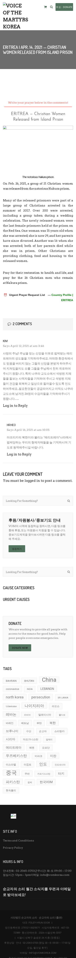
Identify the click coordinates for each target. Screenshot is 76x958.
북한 (52, 723)
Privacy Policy (13, 847)
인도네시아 (60, 765)
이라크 (38, 756)
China (49, 679)
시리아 (10, 739)
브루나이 (12, 731)
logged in (32, 481)
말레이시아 (44, 714)
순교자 (43, 731)
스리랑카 (59, 731)
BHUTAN (29, 680)
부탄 (39, 723)
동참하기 (17, 549)
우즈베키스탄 (16, 756)
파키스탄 (13, 782)
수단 (28, 731)
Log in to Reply (15, 406)
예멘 (31, 747)
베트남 (25, 723)
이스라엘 (11, 764)
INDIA (30, 689)
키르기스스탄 (43, 774)
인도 (43, 764)
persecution (40, 697)
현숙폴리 (11, 790)
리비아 (27, 715)
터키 (61, 773)
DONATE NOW (20, 648)
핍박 (30, 782)
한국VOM (46, 782)
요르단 (46, 747)
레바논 (11, 714)
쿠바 (27, 773)
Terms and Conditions (18, 840)
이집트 (27, 764)
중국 (11, 773)
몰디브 (62, 715)
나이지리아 (34, 705)
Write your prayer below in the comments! (38, 102)
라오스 (55, 706)
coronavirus (12, 689)
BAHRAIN (11, 680)
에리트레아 (13, 747)
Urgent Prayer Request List (27, 294)
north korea (15, 697)
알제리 (49, 739)
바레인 (9, 723)
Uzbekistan (11, 706)
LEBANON (47, 689)
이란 (53, 756)
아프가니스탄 (30, 739)
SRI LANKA (63, 697)
